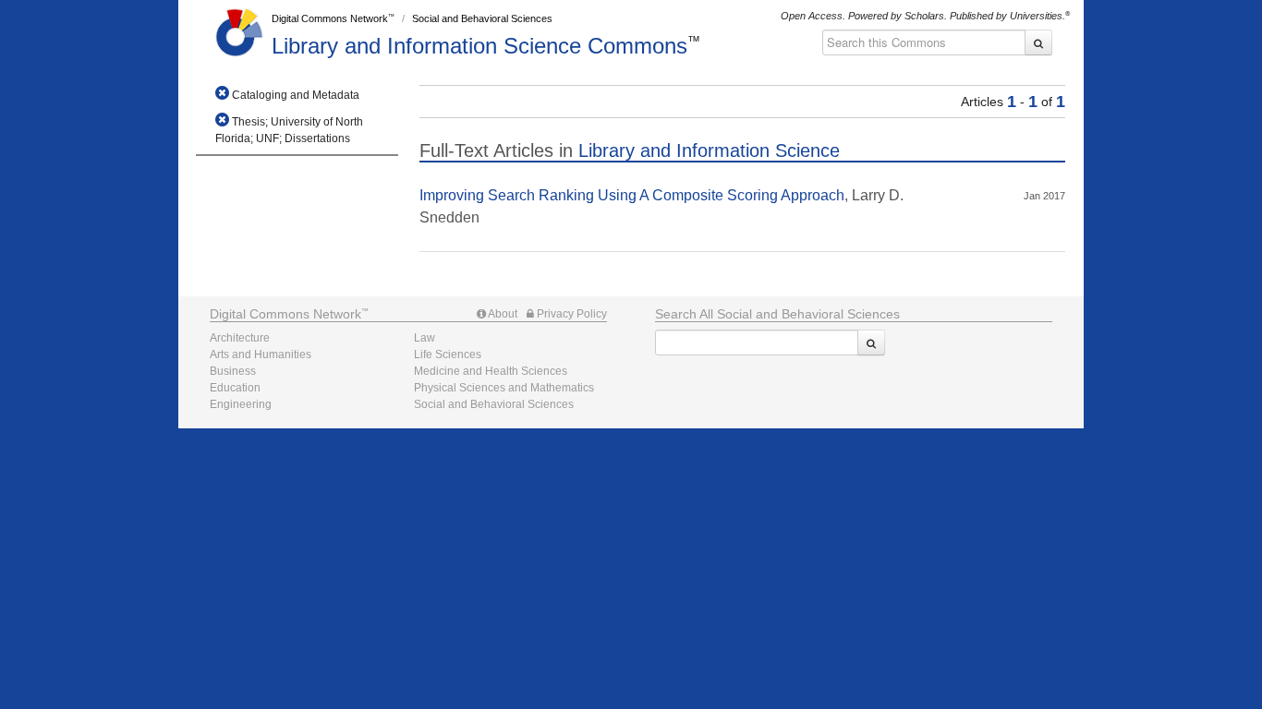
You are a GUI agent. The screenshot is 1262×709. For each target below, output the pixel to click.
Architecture (240, 337)
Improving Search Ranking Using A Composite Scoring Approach (631, 195)
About (501, 313)
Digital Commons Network (330, 18)
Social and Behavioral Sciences (482, 18)
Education (235, 387)
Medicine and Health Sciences (490, 371)
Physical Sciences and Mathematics (504, 387)
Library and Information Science (479, 45)
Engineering (241, 404)
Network (285, 313)
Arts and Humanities (260, 354)
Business (233, 371)
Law (424, 337)
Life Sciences (447, 354)
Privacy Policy (570, 313)
